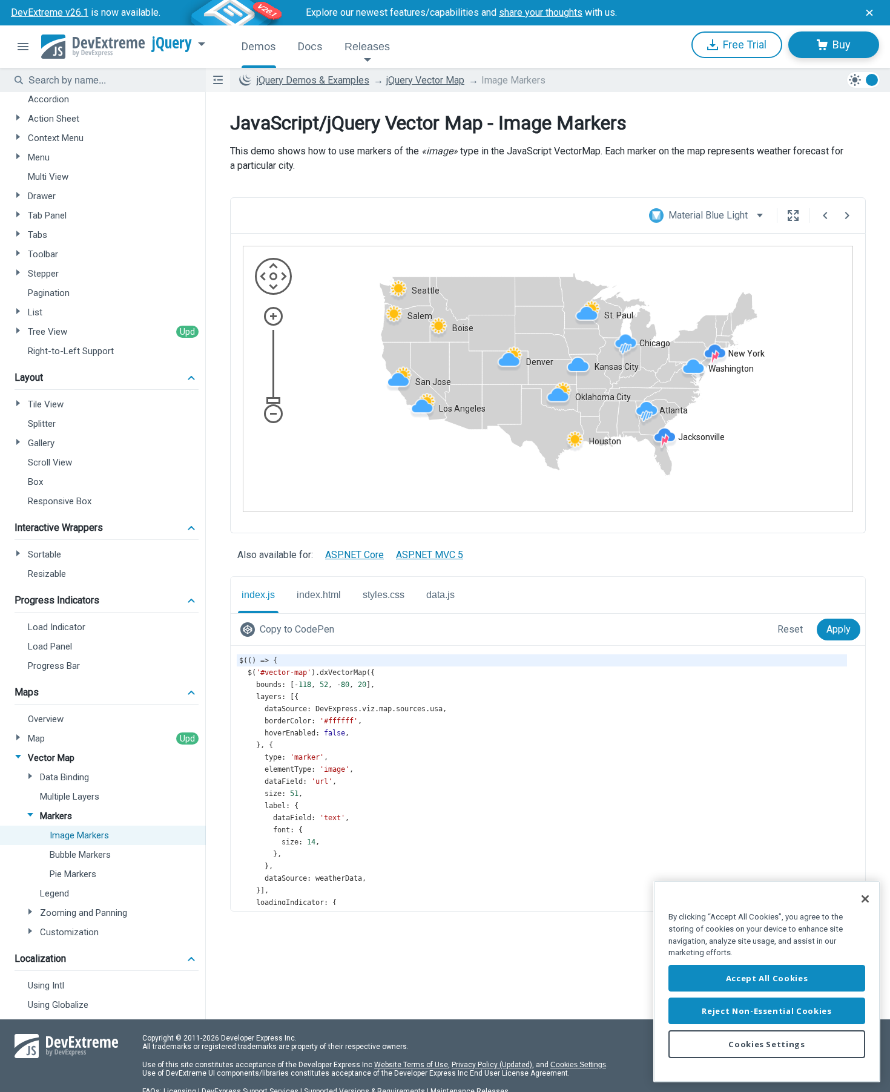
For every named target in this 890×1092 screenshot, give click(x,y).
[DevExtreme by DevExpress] (93, 47)
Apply (838, 629)
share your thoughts (540, 12)
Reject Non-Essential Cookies (766, 1010)
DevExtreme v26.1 (49, 12)
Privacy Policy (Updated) (492, 1065)
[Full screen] (793, 215)
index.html (319, 595)
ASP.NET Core (354, 555)
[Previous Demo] (825, 215)
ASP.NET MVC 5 (429, 555)
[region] (766, 981)
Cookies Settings (578, 1065)
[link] (290, 629)
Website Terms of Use (411, 1065)
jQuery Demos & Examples (313, 80)
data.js (440, 595)
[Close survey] (869, 12)
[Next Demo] (847, 215)
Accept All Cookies (767, 978)
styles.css (383, 595)
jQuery (172, 43)
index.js (258, 595)
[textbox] (109, 80)
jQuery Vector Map (425, 80)
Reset (790, 629)
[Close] (865, 899)
